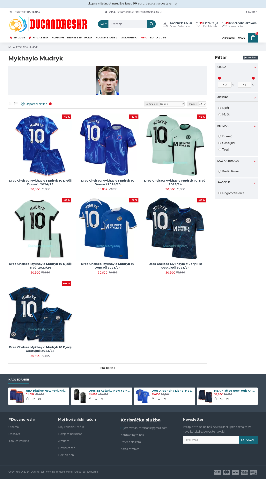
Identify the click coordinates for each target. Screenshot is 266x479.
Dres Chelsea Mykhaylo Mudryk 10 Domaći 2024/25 (107, 182)
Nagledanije (18, 379)
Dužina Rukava (228, 161)
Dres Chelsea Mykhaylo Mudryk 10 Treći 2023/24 (175, 182)
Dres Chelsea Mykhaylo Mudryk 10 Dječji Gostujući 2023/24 (40, 349)
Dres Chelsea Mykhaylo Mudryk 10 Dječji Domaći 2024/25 (40, 182)
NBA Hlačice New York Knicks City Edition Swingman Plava (47, 390)
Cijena (221, 67)
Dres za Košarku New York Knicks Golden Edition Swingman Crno (110, 390)
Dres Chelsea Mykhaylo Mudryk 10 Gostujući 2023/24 (175, 266)
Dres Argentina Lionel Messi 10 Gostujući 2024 (172, 390)
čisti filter (251, 57)
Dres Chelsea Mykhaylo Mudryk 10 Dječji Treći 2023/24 (40, 266)
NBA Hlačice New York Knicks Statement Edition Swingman (235, 390)
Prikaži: (193, 104)
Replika (222, 126)
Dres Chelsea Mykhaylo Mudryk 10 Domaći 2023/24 (107, 266)
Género (222, 97)
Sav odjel (224, 182)
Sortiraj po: (152, 104)
